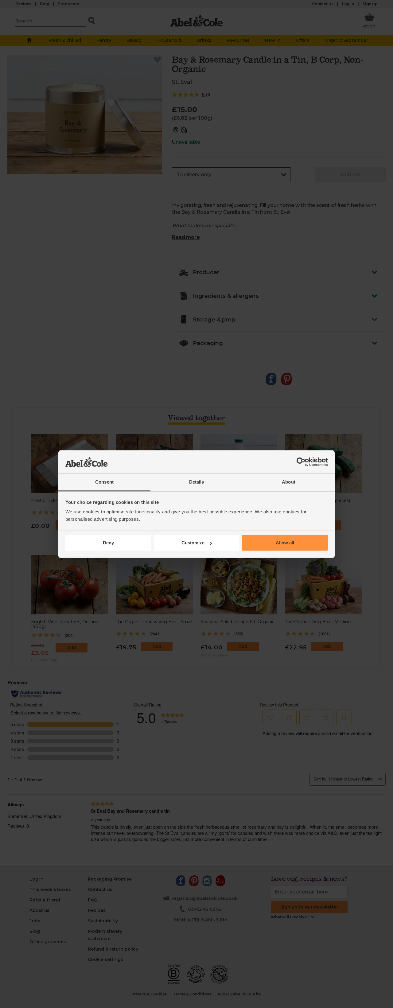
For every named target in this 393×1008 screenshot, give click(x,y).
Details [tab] (196, 482)
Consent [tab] (104, 482)
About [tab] (288, 482)
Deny (108, 542)
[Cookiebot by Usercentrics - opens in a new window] (301, 461)
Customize (192, 542)
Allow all (285, 542)
